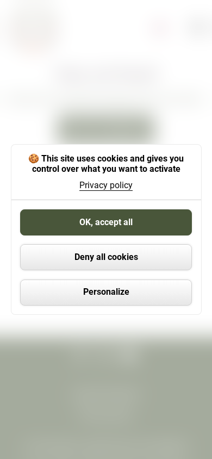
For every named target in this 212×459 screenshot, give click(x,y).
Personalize (106, 292)
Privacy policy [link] (106, 185)
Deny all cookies (106, 257)
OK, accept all (106, 222)
